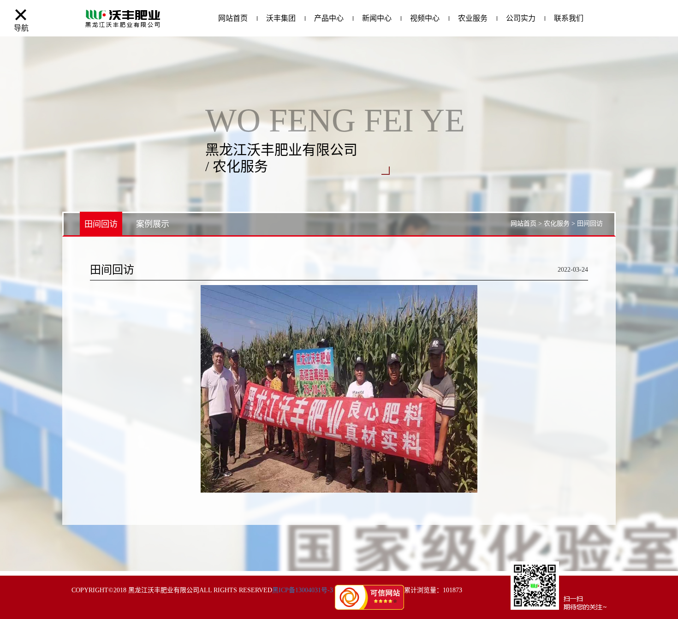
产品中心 (329, 18)
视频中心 (425, 18)
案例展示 (152, 224)
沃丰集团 (281, 18)
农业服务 (473, 18)
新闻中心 (377, 18)
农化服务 (557, 223)
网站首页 (233, 18)
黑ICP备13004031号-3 (302, 590)
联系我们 (568, 18)
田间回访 (101, 224)
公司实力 (520, 18)
